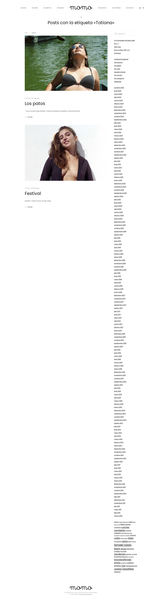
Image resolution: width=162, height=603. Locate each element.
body (119, 524)
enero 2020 (118, 219)
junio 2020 (117, 203)
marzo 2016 (118, 362)
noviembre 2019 (120, 225)
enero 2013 (118, 481)
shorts (117, 562)
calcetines (117, 527)
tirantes (117, 566)
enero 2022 (118, 142)
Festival (33, 193)
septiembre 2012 (120, 493)
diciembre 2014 (119, 410)
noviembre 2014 (120, 414)
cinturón (133, 535)
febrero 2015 (118, 404)
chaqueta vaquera (119, 535)
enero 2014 (118, 446)
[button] (81, 17)
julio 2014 (117, 426)
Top (123, 565)
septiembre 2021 (120, 155)
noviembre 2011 (119, 503)
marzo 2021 (118, 174)
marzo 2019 (118, 251)
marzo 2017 (118, 324)
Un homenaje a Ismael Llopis (124, 40)
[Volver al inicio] (81, 8)
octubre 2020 (119, 190)
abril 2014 (117, 436)
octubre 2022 (119, 116)
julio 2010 (117, 513)
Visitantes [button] (60, 8)
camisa (125, 527)
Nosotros (130, 8)
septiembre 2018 (120, 270)
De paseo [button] (35, 8)
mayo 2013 (118, 471)
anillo (130, 522)
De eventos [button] (47, 8)
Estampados (124, 538)
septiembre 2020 (120, 193)
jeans (117, 548)
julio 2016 (117, 350)
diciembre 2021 (119, 145)
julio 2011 (117, 506)
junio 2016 (117, 353)
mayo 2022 (118, 129)
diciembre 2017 (119, 295)
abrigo (116, 522)
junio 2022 (117, 126)
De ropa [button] (23, 8)
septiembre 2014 (120, 420)
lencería (130, 549)
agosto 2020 (118, 196)
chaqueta (117, 533)
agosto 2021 (118, 158)
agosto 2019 (118, 235)
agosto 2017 (118, 308)
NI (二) (116, 44)
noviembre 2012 (120, 487)
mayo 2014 (118, 433)
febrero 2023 (119, 104)
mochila (123, 551)
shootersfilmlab (122, 559)
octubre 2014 (119, 417)
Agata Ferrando (123, 522)
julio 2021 (117, 161)
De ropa (37, 98)
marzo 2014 (118, 439)
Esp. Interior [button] (116, 8)
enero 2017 (118, 330)
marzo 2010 (118, 516)
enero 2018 (118, 292)
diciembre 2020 (120, 183)
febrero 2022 (119, 139)
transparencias (131, 566)
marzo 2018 (118, 286)
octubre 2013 (119, 455)
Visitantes (117, 82)
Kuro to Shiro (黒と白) (122, 50)
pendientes (119, 554)
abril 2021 (117, 171)
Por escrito (118, 75)
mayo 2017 (118, 318)
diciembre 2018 (119, 260)
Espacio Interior (120, 72)
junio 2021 (117, 164)
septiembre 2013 (120, 458)
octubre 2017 (119, 302)
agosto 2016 (118, 346)
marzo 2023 (118, 100)
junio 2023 (117, 91)
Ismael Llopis (122, 545)
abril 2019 (117, 247)
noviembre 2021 (120, 148)
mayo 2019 (118, 244)
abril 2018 (117, 283)
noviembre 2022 (120, 113)
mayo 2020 (118, 206)
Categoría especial (121, 59)
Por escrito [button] (102, 8)
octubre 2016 (119, 340)
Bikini (134, 522)
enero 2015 (118, 407)
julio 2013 (117, 465)
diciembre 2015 (119, 372)
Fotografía (117, 541)
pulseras (128, 554)
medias (117, 551)
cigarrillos (127, 535)
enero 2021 (118, 180)
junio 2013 (117, 468)
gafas (125, 541)
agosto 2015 (118, 385)
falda (130, 538)
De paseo (117, 66)
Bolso (123, 524)
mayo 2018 (118, 279)
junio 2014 (117, 430)
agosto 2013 (118, 461)
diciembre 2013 (119, 449)
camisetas (119, 530)
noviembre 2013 (120, 452)
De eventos (118, 62)
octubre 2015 (119, 378)
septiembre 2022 (120, 120)
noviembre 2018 (120, 263)
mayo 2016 (118, 356)
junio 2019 (117, 241)
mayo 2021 (118, 167)
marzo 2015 (118, 401)
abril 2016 (117, 359)
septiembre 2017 (120, 305)
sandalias (131, 557)
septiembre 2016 (120, 343)
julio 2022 (117, 123)
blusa (115, 524)
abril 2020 (117, 209)
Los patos (35, 103)
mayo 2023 (118, 94)
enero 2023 (118, 107)
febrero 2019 (118, 254)
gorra (130, 541)
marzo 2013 (118, 477)
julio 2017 (117, 311)
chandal (128, 531)
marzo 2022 (118, 136)
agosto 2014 (118, 423)
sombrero (123, 563)
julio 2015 (117, 388)
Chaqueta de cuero (126, 533)
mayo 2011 (117, 509)
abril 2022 (117, 132)
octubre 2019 (119, 228)
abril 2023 (117, 97)
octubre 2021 (119, 151)
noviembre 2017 (120, 299)
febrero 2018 (118, 289)
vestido (118, 568)
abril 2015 (117, 398)
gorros (134, 541)
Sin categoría (119, 78)
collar (117, 538)
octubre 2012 (119, 490)
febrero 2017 (118, 327)
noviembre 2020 (120, 187)
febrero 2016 (118, 366)
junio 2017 (117, 314)
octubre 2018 (119, 267)
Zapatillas (128, 569)
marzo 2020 (118, 212)
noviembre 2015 (120, 375)
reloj (133, 554)
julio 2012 (117, 497)
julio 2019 (117, 238)
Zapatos (117, 572)
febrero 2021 (118, 177)
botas (128, 524)
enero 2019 (118, 257)
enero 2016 (118, 369)
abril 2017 (117, 321)
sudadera (130, 563)
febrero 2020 (119, 215)
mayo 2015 (118, 394)
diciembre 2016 (119, 334)
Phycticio (117, 53)
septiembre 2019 (120, 231)
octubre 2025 (119, 88)
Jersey (123, 548)
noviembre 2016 (120, 337)
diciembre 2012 (119, 484)
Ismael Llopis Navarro (85, 594)
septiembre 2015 (120, 382)
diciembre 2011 (119, 500)
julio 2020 (117, 199)
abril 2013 (117, 474)
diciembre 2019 (119, 222)
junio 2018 (117, 276)
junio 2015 (117, 391)
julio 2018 (117, 273)
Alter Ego (117, 47)
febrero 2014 (118, 442)
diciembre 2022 (119, 110)
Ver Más (30, 117)
